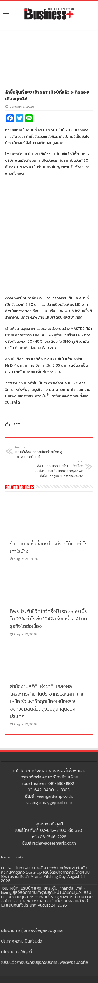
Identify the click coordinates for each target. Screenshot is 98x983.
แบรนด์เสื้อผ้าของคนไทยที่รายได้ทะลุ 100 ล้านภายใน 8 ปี (38, 452)
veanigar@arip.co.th (54, 796)
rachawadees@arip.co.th (54, 843)
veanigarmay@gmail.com (49, 802)
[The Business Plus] (49, 13)
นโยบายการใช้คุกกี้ (16, 951)
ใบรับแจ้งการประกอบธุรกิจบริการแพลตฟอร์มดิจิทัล (44, 962)
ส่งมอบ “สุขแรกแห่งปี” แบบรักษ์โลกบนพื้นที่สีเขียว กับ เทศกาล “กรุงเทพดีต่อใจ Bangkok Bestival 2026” (59, 468)
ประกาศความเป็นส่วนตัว (21, 941)
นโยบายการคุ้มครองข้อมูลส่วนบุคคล (32, 930)
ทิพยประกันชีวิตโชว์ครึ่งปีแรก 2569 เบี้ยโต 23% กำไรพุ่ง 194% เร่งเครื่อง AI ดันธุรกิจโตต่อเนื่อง (48, 619)
